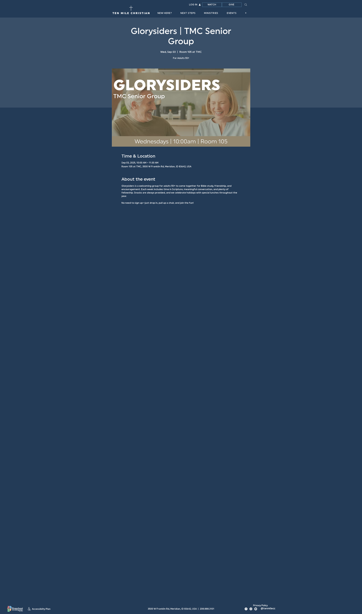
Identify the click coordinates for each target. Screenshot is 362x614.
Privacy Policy (260, 606)
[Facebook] (246, 609)
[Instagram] (251, 609)
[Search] (246, 5)
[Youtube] (255, 609)
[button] (165, 13)
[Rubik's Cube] (15, 609)
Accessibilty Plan (41, 609)
